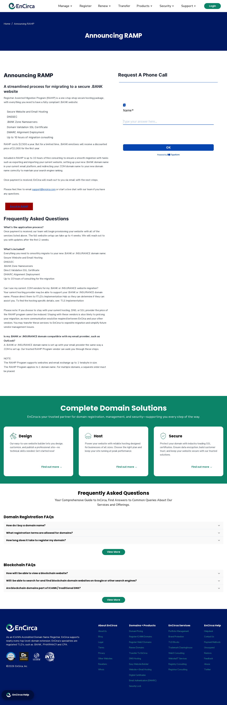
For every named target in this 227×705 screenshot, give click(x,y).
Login (212, 6)
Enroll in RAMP (19, 206)
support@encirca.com (44, 189)
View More (113, 552)
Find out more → (51, 467)
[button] (113, 525)
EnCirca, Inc (21, 666)
